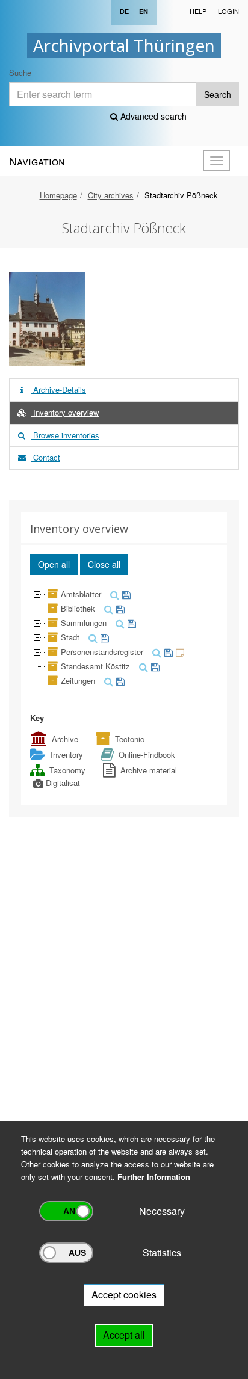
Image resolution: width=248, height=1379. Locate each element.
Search (217, 94)
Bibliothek (78, 608)
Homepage (58, 195)
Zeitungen (78, 680)
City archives (111, 195)
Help (198, 11)
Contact (45, 457)
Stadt (70, 637)
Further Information (153, 1176)
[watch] (125, 594)
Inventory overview (65, 412)
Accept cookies (124, 1294)
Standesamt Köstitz (95, 666)
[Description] (178, 651)
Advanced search (152, 116)
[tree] (124, 637)
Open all (54, 564)
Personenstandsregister (102, 651)
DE (124, 11)
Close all (104, 564)
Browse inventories (65, 435)
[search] (113, 594)
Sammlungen (84, 622)
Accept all (124, 1335)
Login (228, 11)
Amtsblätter (81, 594)
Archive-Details (58, 389)
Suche (20, 72)
